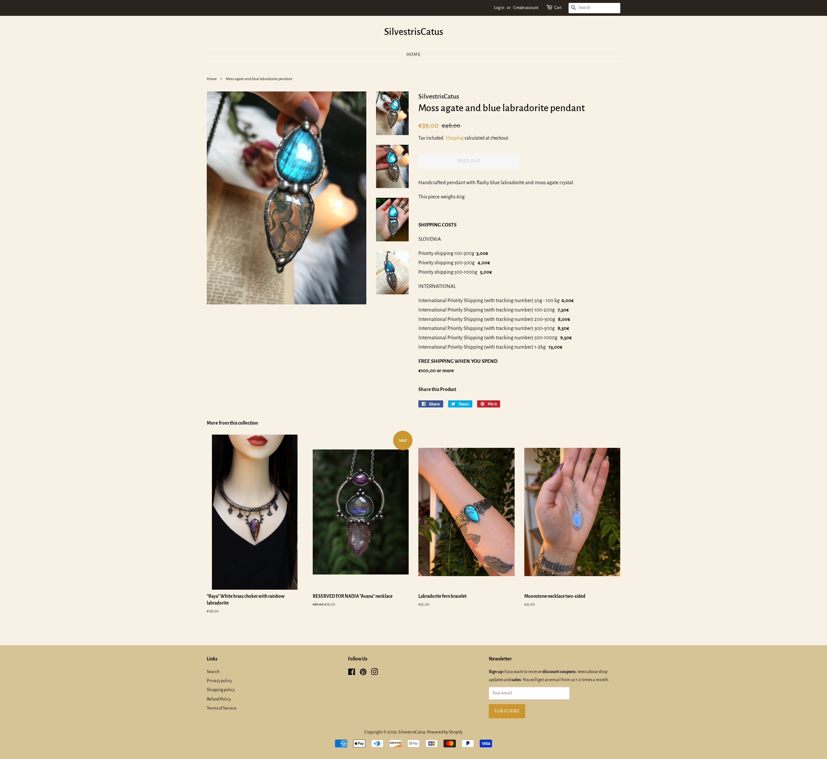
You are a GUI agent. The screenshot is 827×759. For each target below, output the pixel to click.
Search (213, 671)
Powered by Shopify (445, 732)
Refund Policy (219, 699)
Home (413, 54)
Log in (499, 7)
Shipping (454, 138)
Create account (525, 7)
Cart (557, 7)
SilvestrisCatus (413, 31)
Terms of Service (221, 708)
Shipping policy (221, 689)
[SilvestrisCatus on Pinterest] (363, 673)
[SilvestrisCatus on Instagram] (374, 673)
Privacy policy (219, 680)
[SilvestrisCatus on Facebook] (351, 673)
